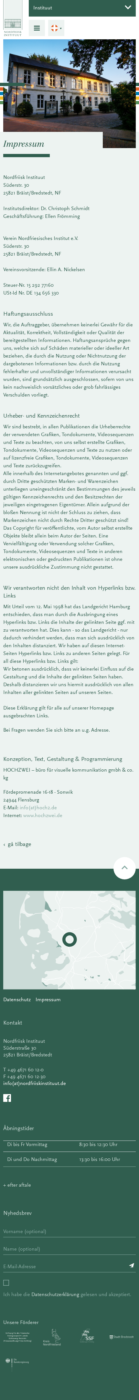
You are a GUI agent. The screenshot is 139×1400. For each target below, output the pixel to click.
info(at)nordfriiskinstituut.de (34, 1083)
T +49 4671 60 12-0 (23, 1069)
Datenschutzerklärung (55, 1294)
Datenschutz (17, 999)
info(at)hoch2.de (38, 807)
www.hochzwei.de (42, 815)
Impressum (48, 999)
